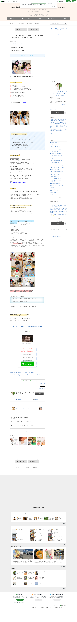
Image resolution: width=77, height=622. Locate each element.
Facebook (19, 399)
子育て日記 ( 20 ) (53, 187)
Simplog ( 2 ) (52, 194)
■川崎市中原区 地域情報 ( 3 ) (55, 183)
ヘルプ (65, 607)
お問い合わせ (37, 607)
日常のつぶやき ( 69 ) (54, 190)
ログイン (73, 1)
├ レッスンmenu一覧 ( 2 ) (55, 146)
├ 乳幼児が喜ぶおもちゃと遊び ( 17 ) (56, 178)
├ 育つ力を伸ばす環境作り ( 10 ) (56, 174)
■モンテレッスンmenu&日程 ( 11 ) (56, 165)
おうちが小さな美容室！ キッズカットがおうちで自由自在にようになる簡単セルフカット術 (58, 209)
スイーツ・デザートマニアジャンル (18, 513)
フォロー (39, 393)
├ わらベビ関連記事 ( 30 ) (55, 164)
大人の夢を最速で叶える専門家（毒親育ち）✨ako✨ (58, 215)
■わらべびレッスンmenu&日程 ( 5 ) (56, 153)
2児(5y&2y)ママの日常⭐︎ (54, 203)
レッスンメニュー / (16, 326)
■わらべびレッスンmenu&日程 (17, 43)
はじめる (20, 599)
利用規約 (42, 607)
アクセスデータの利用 (49, 607)
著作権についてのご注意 (56, 236)
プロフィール (56, 95)
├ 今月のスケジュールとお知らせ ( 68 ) (57, 148)
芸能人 (26, 513)
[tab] (18, 513)
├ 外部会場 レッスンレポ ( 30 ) (55, 158)
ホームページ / (34, 326)
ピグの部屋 (62, 95)
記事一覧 (22, 23)
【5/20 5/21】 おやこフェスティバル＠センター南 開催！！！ (58, 133)
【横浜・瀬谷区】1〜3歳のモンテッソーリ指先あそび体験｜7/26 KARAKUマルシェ (58, 130)
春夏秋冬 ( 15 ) (53, 192)
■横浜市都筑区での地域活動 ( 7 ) (56, 180)
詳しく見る (38, 599)
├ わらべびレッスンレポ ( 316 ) (56, 155)
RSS (52, 235)
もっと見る (27, 431)
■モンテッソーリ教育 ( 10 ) (55, 169)
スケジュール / (24, 326)
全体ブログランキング (54, 107)
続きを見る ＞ (64, 104)
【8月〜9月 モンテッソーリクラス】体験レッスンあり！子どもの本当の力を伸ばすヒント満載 (58, 126)
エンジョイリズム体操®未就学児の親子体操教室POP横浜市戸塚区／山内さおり (58, 206)
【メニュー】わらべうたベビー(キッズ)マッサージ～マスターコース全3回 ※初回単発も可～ (34, 29)
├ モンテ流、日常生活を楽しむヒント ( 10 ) (58, 171)
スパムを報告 (32, 607)
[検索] (66, 23)
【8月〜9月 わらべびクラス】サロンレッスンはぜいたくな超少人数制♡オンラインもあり (58, 123)
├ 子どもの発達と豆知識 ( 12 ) (55, 172)
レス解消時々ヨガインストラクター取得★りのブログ (58, 212)
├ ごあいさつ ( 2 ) (53, 144)
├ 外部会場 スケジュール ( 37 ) (55, 156)
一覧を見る (59, 197)
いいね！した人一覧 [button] (42, 383)
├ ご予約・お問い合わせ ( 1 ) (55, 149)
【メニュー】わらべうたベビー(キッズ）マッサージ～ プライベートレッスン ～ (22, 29)
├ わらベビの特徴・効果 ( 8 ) (55, 162)
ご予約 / (29, 326)
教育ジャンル (52, 109)
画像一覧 (30, 23)
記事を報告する (42, 388)
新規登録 (68, 1)
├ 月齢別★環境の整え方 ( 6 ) (55, 176)
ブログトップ (13, 23)
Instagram (36, 399)
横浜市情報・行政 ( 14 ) (55, 181)
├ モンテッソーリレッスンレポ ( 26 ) (57, 167)
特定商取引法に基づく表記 (58, 607)
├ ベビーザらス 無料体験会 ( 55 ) (56, 160)
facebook (39, 326)
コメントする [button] (33, 380)
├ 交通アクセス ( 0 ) (54, 151)
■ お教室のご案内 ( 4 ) (54, 142)
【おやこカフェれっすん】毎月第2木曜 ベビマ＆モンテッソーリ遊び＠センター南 (58, 120)
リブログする (41, 380)
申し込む (56, 599)
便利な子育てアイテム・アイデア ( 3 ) (57, 185)
